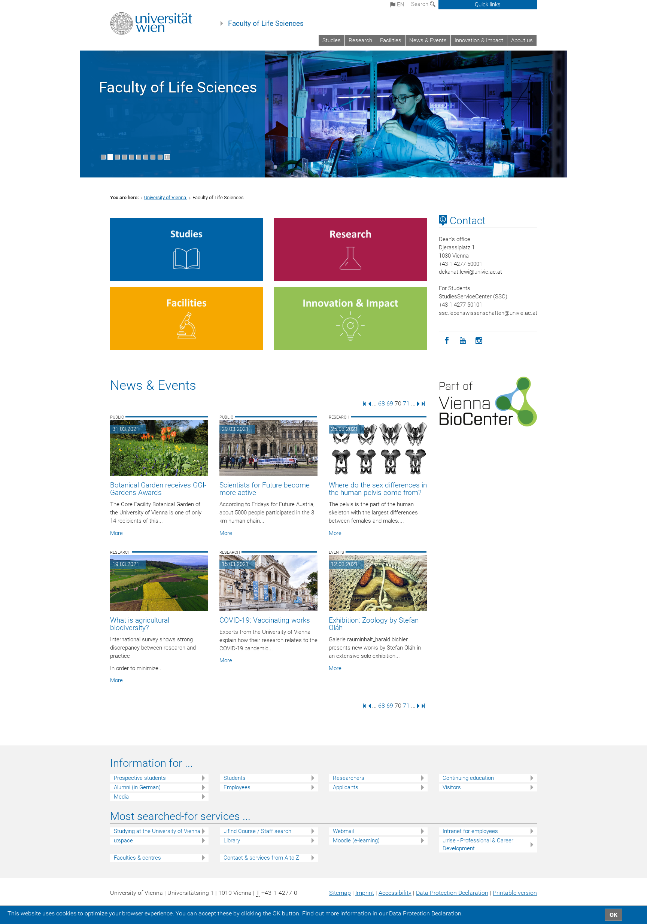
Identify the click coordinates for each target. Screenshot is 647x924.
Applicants (345, 787)
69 (389, 403)
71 (406, 403)
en (399, 4)
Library (232, 840)
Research (360, 40)
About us (522, 40)
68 (381, 403)
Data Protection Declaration (452, 892)
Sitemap (340, 892)
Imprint (364, 892)
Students (235, 778)
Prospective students (140, 778)
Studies (331, 40)
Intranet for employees (470, 831)
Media (121, 796)
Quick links (488, 4)
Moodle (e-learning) (356, 840)
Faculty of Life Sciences (266, 23)
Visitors (452, 787)
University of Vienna (165, 197)
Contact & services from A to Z (261, 857)
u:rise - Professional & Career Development (478, 844)
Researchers (348, 778)
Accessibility (395, 892)
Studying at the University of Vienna (157, 831)
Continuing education (468, 778)
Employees (237, 787)
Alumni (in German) (137, 787)
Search (420, 4)
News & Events (428, 40)
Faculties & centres (137, 857)
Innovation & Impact (479, 40)
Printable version (515, 892)
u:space (123, 840)
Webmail (343, 831)
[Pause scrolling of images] (167, 157)
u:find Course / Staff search (257, 831)
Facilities (390, 40)
